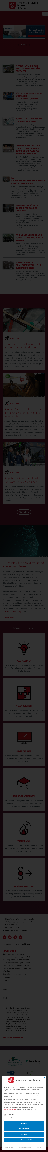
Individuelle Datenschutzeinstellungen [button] (24, 1140)
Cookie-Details (9, 1147)
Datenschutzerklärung (10, 1109)
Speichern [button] (24, 1123)
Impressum (40, 1147)
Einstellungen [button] (7, 1111)
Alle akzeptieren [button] (24, 1129)
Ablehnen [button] (24, 1134)
